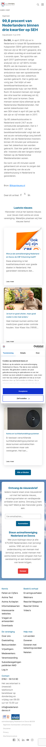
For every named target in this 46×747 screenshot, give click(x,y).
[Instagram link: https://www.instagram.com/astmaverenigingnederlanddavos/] (32, 740)
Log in (5, 669)
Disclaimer (7, 728)
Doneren (28, 640)
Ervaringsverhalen (33, 593)
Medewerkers (8, 653)
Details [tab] (23, 353)
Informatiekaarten (11, 606)
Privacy (6, 732)
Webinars (28, 597)
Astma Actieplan (10, 601)
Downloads (7, 625)
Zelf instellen (22, 398)
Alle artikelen (23, 472)
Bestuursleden (9, 644)
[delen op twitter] (25, 195)
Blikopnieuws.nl (17, 185)
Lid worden (29, 636)
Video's (27, 610)
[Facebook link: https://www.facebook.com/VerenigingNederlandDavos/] (14, 740)
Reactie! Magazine (33, 601)
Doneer (23, 571)
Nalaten (27, 652)
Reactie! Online (31, 606)
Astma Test (7, 597)
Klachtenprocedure (10, 736)
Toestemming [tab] (8, 353)
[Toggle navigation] (42, 4)
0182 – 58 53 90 (10, 679)
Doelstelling (8, 640)
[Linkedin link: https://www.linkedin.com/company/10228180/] (23, 740)
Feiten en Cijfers (10, 593)
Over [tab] (38, 353)
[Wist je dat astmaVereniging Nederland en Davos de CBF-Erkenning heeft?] (23, 239)
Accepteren (23, 391)
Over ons (6, 636)
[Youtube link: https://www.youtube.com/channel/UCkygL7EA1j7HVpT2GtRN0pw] (27, 740)
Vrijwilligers (7, 649)
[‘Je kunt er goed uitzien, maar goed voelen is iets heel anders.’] (23, 299)
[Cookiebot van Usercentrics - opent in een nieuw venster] (33, 346)
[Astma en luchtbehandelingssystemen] (23, 418)
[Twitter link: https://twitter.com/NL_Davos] (18, 740)
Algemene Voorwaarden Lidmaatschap (17, 725)
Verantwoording (10, 657)
